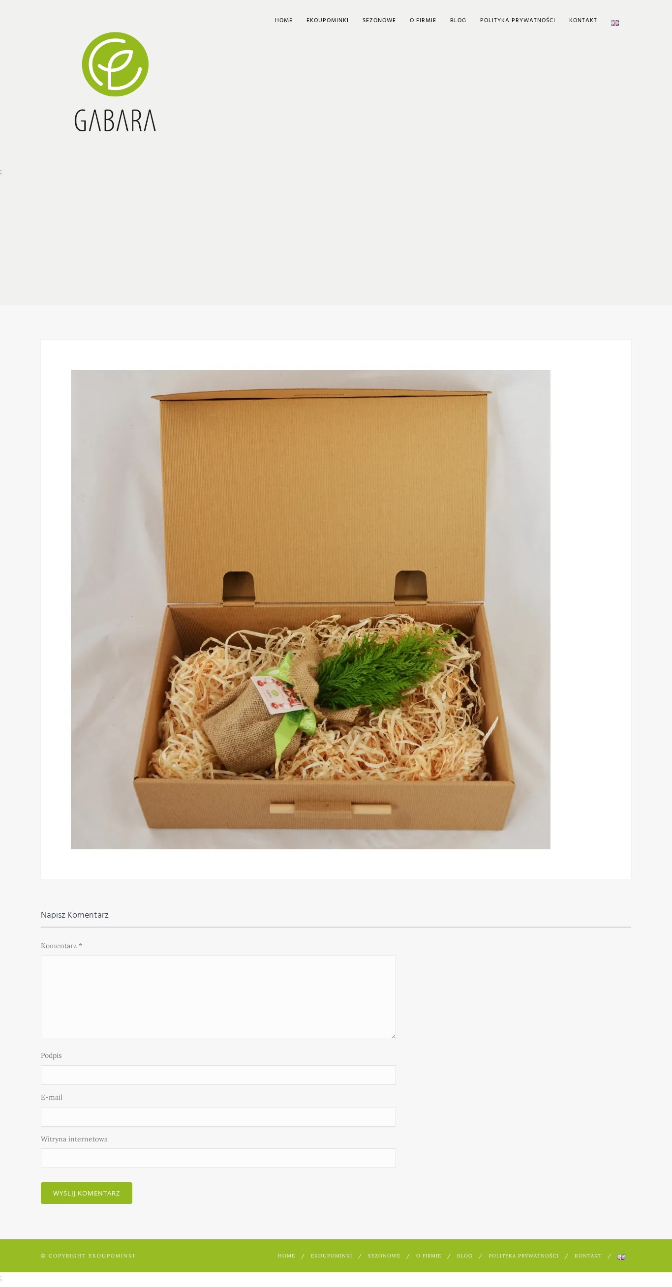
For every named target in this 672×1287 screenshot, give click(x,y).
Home (284, 21)
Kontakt (583, 21)
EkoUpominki (327, 21)
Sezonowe (379, 21)
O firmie (423, 21)
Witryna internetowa (74, 1139)
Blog (458, 21)
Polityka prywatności (517, 21)
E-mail (51, 1097)
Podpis (51, 1055)
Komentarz (61, 945)
